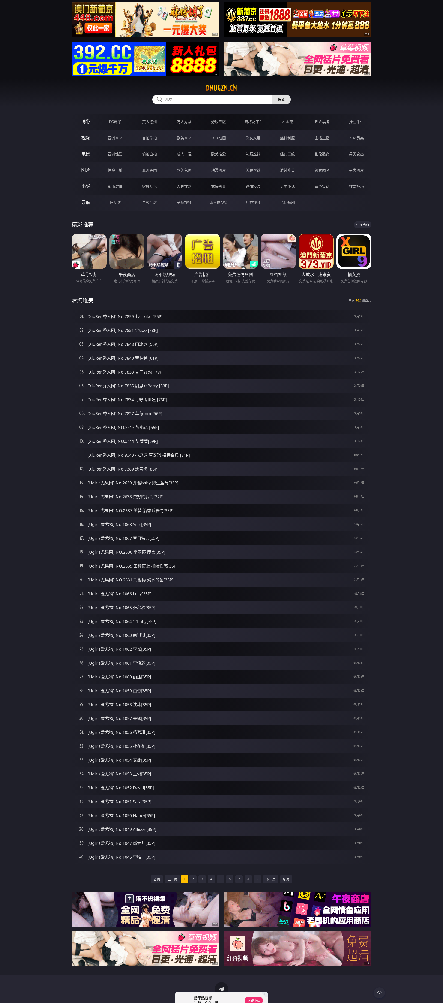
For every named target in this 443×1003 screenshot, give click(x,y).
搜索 (281, 99)
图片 (85, 170)
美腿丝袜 (253, 170)
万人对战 (184, 121)
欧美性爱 (218, 154)
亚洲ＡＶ (115, 137)
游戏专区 (218, 121)
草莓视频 (184, 202)
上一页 (172, 879)
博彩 (85, 122)
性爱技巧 (356, 186)
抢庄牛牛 (356, 121)
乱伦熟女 (322, 154)
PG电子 (115, 121)
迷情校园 (253, 186)
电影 (85, 154)
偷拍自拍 (149, 154)
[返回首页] (379, 992)
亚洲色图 (149, 170)
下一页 (270, 879)
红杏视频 (253, 202)
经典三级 (287, 154)
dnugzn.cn (221, 87)
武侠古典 (218, 186)
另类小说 (287, 186)
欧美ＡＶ (184, 137)
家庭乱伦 (149, 186)
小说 (85, 186)
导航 (85, 202)
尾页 (286, 879)
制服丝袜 (253, 154)
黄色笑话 (322, 186)
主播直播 (322, 137)
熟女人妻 (253, 137)
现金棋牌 (322, 121)
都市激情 (115, 186)
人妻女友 (184, 186)
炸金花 (287, 121)
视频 (85, 138)
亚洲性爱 (115, 154)
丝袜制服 (287, 137)
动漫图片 (218, 170)
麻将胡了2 (253, 121)
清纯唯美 (287, 170)
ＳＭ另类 (356, 137)
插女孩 (115, 202)
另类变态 (356, 154)
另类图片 (356, 170)
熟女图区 (322, 170)
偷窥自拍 (115, 170)
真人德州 (149, 121)
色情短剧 (287, 202)
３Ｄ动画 (218, 137)
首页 (157, 879)
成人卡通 (184, 154)
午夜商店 (149, 202)
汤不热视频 (218, 202)
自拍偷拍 (149, 137)
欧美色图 (184, 170)
